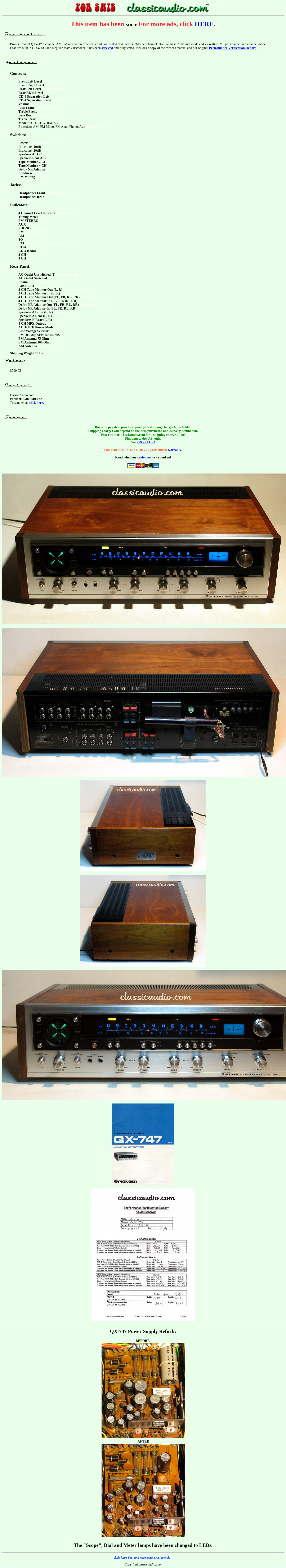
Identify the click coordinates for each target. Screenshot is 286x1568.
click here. (36, 402)
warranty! (175, 450)
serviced (107, 48)
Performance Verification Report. (232, 48)
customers (144, 457)
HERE (204, 24)
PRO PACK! (146, 442)
